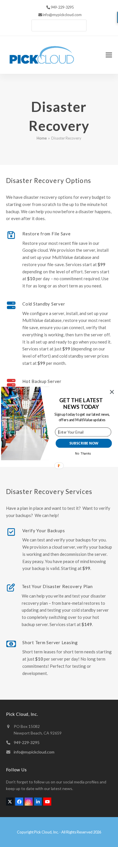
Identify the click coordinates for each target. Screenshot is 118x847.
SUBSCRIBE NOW (83, 443)
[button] (81, 403)
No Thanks (83, 453)
